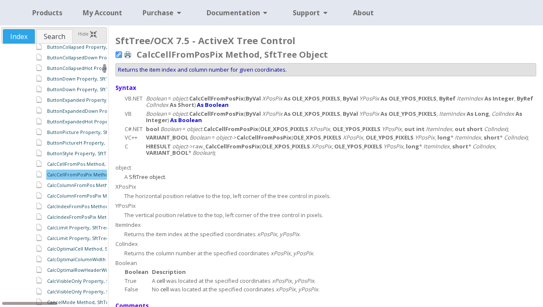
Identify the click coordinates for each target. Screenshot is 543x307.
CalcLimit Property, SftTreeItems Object (92, 238)
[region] (54, 175)
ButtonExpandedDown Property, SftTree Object (101, 111)
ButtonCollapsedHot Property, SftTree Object (98, 68)
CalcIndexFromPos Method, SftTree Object (96, 206)
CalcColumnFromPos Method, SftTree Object (98, 185)
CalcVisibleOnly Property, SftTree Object (93, 281)
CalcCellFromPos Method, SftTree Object (93, 164)
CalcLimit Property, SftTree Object (86, 227)
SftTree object (147, 177)
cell (161, 281)
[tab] (19, 36)
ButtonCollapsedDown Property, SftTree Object (101, 57)
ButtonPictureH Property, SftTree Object (93, 143)
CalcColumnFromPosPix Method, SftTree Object (102, 196)
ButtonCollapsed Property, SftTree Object (94, 47)
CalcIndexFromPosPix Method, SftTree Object (99, 217)
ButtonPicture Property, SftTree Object (92, 132)
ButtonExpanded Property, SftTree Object (95, 100)
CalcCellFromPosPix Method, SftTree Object (97, 174)
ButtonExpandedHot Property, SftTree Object (99, 121)
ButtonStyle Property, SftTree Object (89, 153)
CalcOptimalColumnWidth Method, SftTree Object (104, 259)
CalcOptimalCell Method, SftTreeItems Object (99, 249)
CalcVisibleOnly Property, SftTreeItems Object (99, 291)
